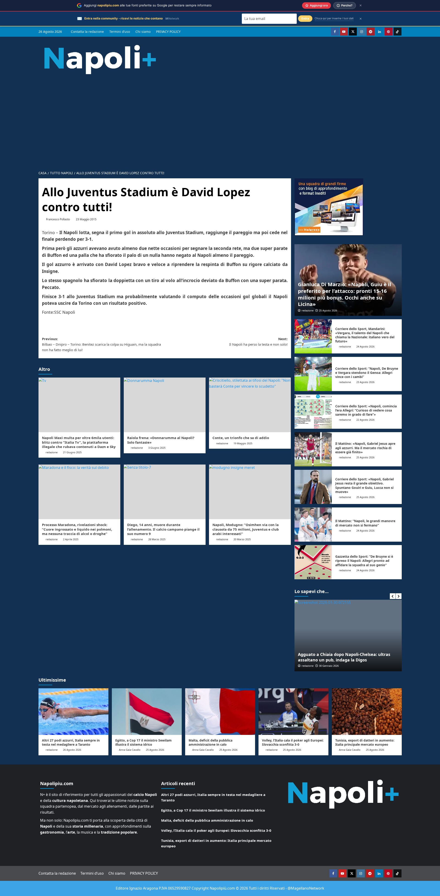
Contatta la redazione (87, 31)
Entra (305, 18)
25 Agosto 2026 (328, 310)
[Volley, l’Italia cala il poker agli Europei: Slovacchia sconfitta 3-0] (293, 711)
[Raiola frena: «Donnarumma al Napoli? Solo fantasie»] (165, 405)
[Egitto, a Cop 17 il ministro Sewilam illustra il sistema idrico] (147, 711)
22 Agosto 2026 (365, 419)
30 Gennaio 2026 (329, 665)
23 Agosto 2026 (365, 382)
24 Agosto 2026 (365, 346)
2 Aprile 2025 (70, 539)
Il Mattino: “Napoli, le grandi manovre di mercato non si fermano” (365, 523)
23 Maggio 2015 (86, 219)
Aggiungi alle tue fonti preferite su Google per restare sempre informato (148, 5)
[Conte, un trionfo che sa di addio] (250, 405)
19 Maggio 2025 (243, 443)
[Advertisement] (220, 119)
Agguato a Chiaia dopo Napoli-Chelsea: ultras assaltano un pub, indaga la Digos (344, 657)
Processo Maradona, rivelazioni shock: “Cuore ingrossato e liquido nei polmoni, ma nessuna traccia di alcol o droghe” (77, 529)
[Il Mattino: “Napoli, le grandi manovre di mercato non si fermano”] (313, 524)
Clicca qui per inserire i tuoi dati (334, 18)
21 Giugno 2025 (72, 452)
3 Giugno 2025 (156, 447)
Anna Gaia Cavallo (129, 749)
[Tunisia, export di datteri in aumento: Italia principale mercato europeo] (367, 711)
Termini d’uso (119, 31)
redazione (52, 452)
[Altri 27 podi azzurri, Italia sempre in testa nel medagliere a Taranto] (73, 711)
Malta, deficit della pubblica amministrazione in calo (210, 742)
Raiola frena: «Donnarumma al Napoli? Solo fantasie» (160, 440)
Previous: (101, 344)
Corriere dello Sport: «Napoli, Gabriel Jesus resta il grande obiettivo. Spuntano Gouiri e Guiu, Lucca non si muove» (364, 485)
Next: (258, 341)
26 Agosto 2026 (72, 749)
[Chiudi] (360, 5)
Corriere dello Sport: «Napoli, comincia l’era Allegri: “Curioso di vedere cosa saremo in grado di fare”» (366, 410)
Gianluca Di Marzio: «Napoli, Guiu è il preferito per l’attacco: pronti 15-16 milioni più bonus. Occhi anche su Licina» (344, 294)
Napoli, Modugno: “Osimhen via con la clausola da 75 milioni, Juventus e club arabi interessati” (245, 529)
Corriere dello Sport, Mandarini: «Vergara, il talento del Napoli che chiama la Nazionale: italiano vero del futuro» (364, 335)
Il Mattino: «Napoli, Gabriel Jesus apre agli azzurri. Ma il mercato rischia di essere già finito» (365, 447)
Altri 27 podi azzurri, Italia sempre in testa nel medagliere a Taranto (71, 742)
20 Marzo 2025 (242, 539)
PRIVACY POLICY (168, 31)
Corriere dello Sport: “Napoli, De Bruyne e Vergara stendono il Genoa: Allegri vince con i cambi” (366, 372)
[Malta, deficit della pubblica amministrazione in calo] (220, 711)
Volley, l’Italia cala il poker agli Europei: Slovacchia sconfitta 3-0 (293, 742)
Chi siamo (143, 31)
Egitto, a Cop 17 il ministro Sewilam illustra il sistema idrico (143, 742)
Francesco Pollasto (58, 219)
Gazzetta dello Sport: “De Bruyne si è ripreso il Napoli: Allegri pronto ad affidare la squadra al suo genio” (364, 560)
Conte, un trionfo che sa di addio (240, 437)
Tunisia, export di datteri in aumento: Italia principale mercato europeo (364, 742)
